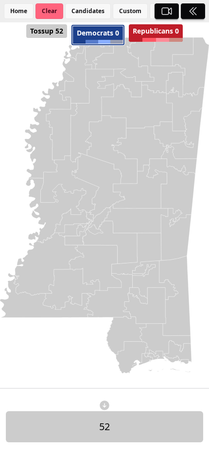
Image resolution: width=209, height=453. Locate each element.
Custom (130, 11)
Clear (49, 11)
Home (18, 11)
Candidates (87, 11)
